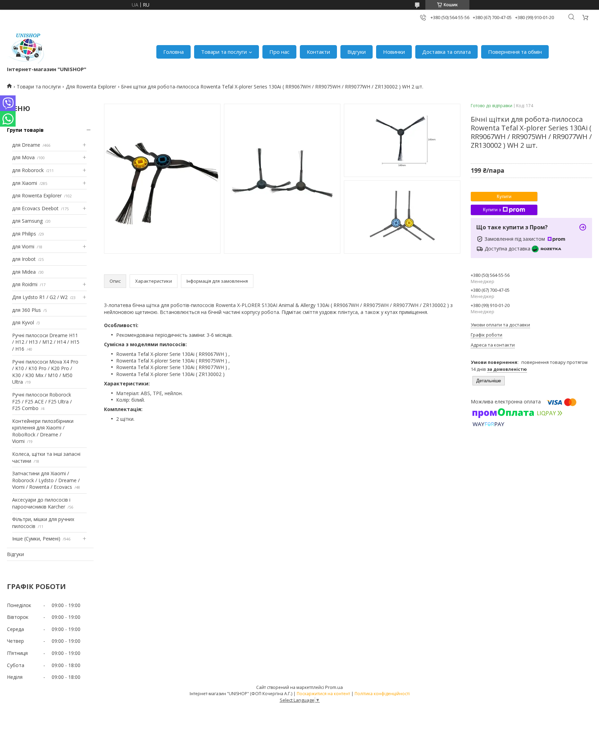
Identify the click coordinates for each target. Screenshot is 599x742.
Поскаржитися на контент (323, 694)
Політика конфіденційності (382, 694)
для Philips (24, 233)
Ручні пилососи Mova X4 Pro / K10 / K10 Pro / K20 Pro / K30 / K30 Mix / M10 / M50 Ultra (45, 371)
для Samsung (27, 221)
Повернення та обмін (515, 51)
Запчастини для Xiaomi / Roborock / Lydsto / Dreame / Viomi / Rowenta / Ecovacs (46, 480)
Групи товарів (25, 130)
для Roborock (28, 170)
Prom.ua (334, 687)
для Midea (24, 271)
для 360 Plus (26, 310)
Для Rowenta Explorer (91, 86)
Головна (173, 51)
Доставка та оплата (446, 51)
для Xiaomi (24, 183)
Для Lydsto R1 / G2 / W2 (40, 297)
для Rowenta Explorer (37, 195)
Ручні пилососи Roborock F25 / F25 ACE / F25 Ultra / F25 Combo (42, 401)
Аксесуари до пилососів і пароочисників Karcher (41, 503)
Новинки (394, 51)
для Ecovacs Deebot (35, 208)
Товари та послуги (224, 51)
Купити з (492, 209)
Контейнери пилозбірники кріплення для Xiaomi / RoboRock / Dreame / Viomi (42, 431)
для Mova (23, 157)
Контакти (318, 51)
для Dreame (26, 145)
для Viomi (23, 246)
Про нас (279, 51)
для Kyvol (23, 322)
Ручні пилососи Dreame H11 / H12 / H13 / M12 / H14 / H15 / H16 (45, 342)
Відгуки (356, 51)
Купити (504, 196)
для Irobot (24, 259)
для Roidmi (24, 284)
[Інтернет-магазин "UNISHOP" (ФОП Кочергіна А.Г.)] (27, 48)
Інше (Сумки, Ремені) (36, 538)
